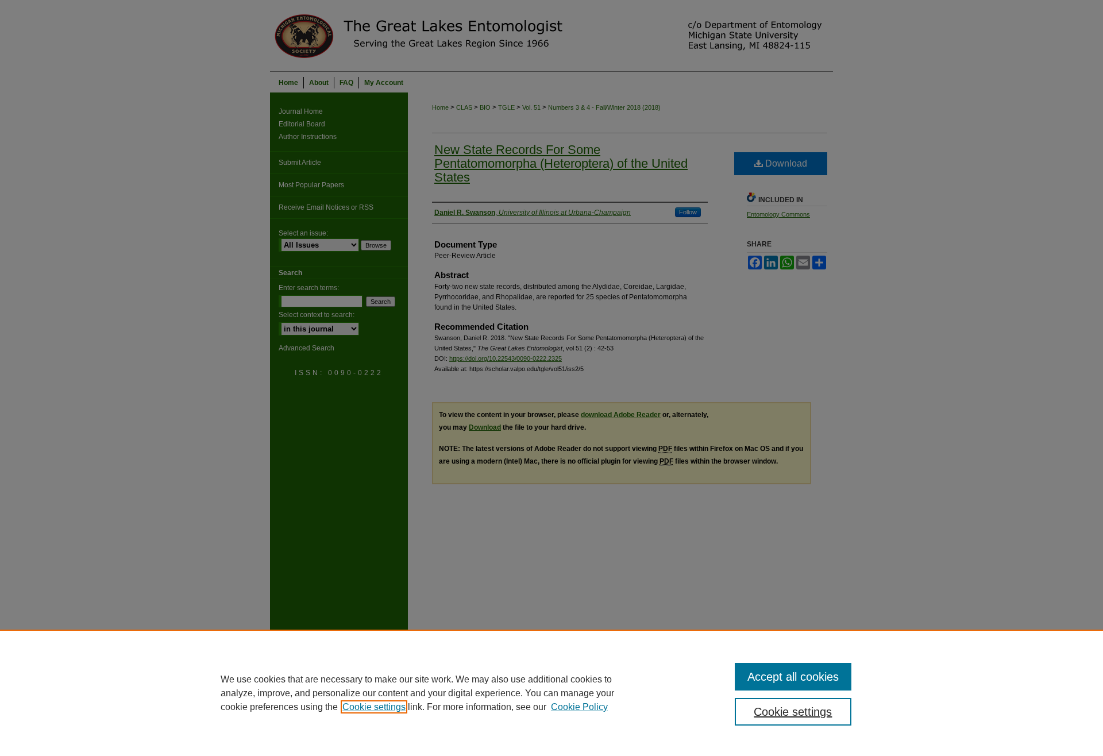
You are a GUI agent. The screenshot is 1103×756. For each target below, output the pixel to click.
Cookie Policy (579, 707)
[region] (551, 693)
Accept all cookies (793, 676)
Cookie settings (374, 707)
